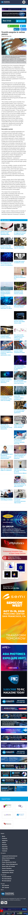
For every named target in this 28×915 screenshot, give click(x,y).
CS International (6, 876)
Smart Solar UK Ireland (8, 866)
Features (4, 838)
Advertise (4, 846)
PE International (6, 880)
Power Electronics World (9, 862)
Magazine (4, 840)
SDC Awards (5, 887)
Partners (4, 844)
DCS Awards (5, 885)
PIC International (6, 878)
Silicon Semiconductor (8, 858)
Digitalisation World (7, 872)
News (3, 836)
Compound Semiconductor (9, 856)
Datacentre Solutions (8, 870)
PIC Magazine (6, 860)
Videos (4, 842)
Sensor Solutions (7, 868)
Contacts (4, 850)
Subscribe (5, 848)
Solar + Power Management (10, 864)
